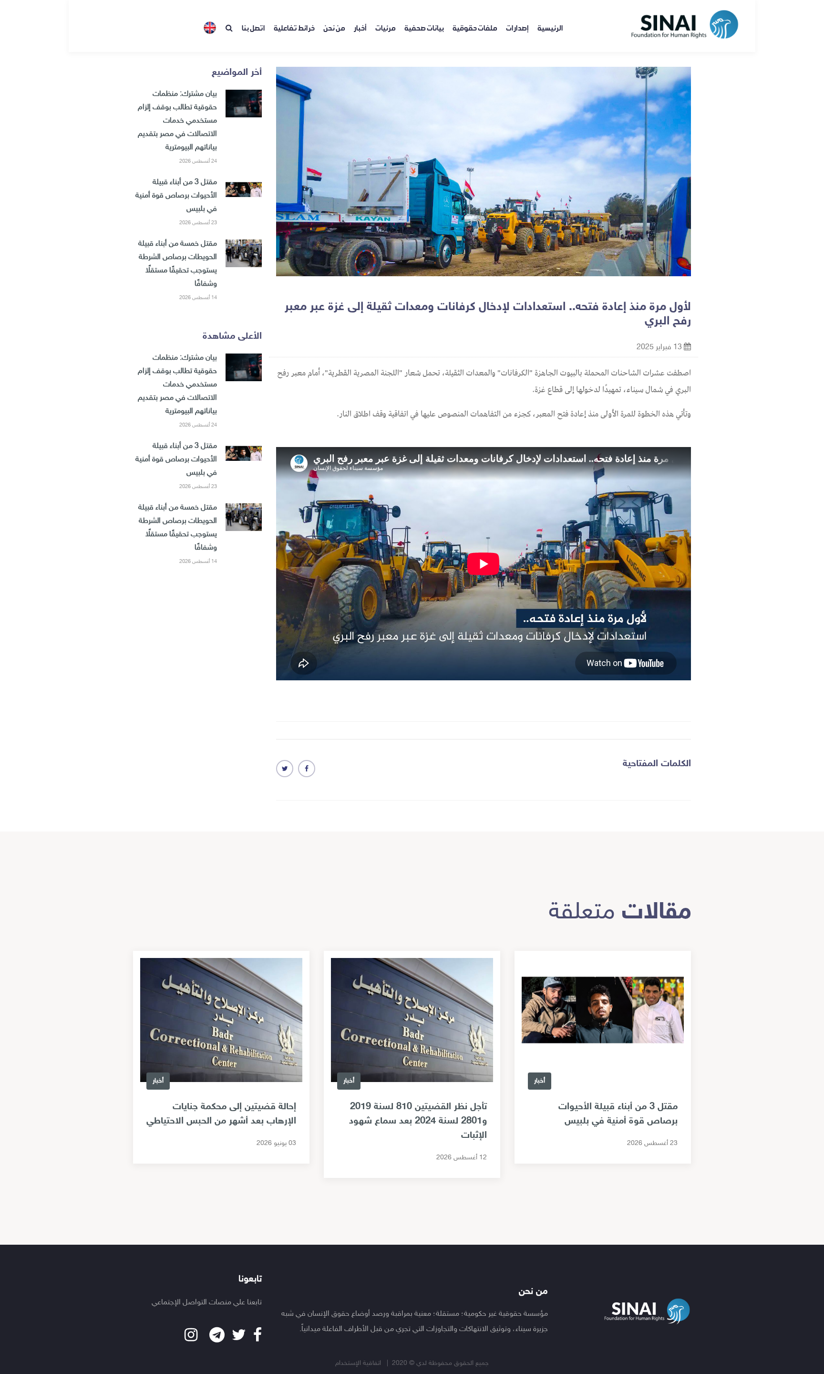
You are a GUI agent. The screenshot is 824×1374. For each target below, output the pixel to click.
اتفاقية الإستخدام (359, 1363)
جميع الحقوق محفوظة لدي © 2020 (440, 1363)
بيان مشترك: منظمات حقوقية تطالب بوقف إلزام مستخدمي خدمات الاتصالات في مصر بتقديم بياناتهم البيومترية (177, 121)
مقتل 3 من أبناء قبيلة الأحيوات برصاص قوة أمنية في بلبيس (176, 196)
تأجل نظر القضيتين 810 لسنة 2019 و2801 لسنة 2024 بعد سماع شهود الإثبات (418, 1121)
